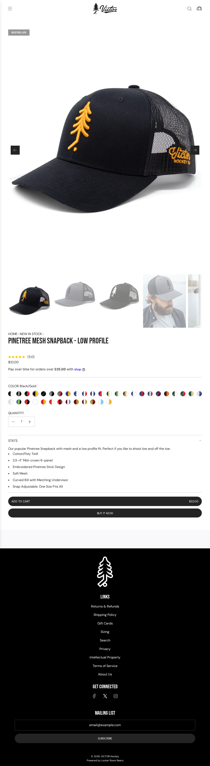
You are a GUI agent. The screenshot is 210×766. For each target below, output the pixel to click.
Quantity (16, 413)
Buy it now (105, 513)
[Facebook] (94, 696)
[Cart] (199, 8)
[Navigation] (10, 8)
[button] (15, 150)
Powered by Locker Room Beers (105, 760)
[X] (105, 696)
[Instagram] (116, 696)
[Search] (189, 8)
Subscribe (105, 738)
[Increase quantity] (30, 422)
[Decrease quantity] (13, 422)
